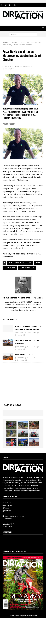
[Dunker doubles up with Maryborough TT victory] (11, 442)
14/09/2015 (20, 358)
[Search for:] (23, 34)
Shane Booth (31, 333)
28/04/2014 (20, 347)
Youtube (7, 511)
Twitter (7, 508)
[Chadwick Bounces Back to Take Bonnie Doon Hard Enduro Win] (11, 425)
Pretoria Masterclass (25, 354)
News (38, 263)
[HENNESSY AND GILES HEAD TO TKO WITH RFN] (34, 425)
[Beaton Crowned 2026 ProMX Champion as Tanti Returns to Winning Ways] (23, 442)
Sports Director (27, 267)
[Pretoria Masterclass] (8, 356)
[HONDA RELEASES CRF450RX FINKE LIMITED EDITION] (34, 433)
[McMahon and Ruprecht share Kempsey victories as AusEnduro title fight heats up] (11, 433)
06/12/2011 (20, 333)
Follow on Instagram (24, 544)
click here (8, 519)
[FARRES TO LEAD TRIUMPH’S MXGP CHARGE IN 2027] (23, 425)
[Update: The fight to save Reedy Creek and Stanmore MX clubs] (8, 328)
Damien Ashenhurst (24, 66)
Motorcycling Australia (20, 263)
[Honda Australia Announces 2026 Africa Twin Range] (34, 442)
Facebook (7, 503)
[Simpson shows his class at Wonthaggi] (8, 342)
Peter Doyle (9, 267)
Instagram (8, 505)
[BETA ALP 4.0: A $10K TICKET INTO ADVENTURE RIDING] (23, 433)
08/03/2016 (9, 66)
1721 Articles (38, 298)
